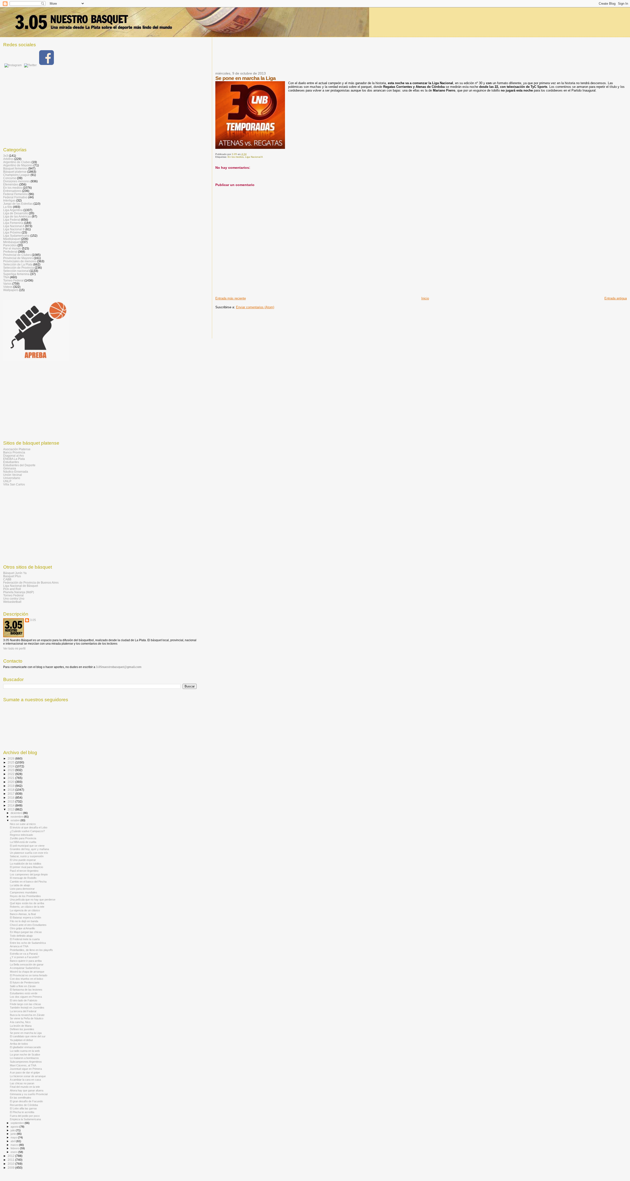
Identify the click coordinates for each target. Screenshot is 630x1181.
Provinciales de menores (19, 261)
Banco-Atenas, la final (23, 914)
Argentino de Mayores (18, 165)
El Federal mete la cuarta (25, 939)
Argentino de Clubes (17, 162)
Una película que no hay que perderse (32, 899)
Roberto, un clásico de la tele (27, 906)
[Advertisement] (304, 57)
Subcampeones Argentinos (26, 1061)
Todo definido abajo (21, 935)
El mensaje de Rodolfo (23, 877)
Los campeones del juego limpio (29, 874)
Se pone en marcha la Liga (26, 1032)
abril (13, 1141)
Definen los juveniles (22, 1029)
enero (14, 1151)
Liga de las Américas (17, 216)
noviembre (17, 816)
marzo (15, 1144)
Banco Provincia (14, 452)
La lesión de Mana (21, 1025)
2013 (11, 809)
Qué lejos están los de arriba (27, 903)
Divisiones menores (16, 181)
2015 (11, 801)
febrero (15, 1148)
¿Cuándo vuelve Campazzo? (27, 831)
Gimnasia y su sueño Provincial (28, 1094)
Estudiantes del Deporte (19, 465)
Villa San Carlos (14, 484)
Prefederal (10, 251)
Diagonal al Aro (13, 455)
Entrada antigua (615, 298)
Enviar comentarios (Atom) (255, 307)
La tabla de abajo (20, 885)
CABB (7, 579)
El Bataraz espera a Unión (25, 917)
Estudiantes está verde (23, 993)
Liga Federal (11, 219)
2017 (11, 793)
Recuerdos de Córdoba (24, 1104)
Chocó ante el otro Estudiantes (28, 924)
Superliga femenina (16, 274)
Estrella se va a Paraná (24, 953)
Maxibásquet (11, 238)
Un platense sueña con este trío (29, 852)
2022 (11, 774)
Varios (7, 283)
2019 (11, 785)
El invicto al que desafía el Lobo (28, 827)
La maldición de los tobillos (25, 863)
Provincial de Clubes (17, 254)
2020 (11, 781)
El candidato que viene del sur (28, 1036)
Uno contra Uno (13, 598)
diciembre (17, 812)
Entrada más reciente (230, 298)
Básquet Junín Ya (15, 573)
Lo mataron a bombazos (24, 1058)
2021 (11, 777)
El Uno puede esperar (23, 859)
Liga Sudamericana (16, 235)
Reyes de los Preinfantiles (25, 896)
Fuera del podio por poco (25, 1115)
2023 (11, 770)
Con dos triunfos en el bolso (26, 978)
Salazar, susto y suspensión (27, 856)
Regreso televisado (21, 834)
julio (13, 1130)
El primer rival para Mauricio (26, 867)
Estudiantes (11, 462)
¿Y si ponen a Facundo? (24, 957)
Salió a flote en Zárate (23, 986)
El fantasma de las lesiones (26, 989)
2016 (11, 797)
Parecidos (10, 245)
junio (14, 1133)
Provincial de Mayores (18, 258)
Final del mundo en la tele (25, 1086)
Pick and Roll (12, 588)
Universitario (11, 478)
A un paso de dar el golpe (25, 1072)
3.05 (33, 620)
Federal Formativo (15, 197)
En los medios (236, 156)
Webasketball (12, 601)
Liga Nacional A (254, 156)
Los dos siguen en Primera (26, 996)
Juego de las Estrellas (18, 203)
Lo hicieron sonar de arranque (28, 1076)
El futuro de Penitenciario (24, 982)
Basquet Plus (12, 576)
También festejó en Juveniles (27, 1007)
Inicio (425, 298)
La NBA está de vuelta (23, 841)
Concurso (9, 178)
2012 (11, 1155)
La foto (7, 206)
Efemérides (10, 184)
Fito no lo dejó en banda (24, 921)
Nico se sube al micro (23, 824)
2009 (11, 1167)
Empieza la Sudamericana (25, 1119)
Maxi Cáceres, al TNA (23, 1065)
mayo (14, 1137)
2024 (11, 766)
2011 (11, 1159)
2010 (11, 1163)
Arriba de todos (19, 1043)
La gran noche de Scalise (25, 1054)
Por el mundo (12, 248)
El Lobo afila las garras (23, 1108)
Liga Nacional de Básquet (20, 585)
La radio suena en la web (25, 1050)
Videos (8, 286)
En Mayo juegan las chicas (26, 932)
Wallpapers (10, 290)
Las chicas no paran (22, 1083)
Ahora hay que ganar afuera (26, 1090)
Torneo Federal (13, 280)
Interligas (9, 200)
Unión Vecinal (12, 474)
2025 (11, 762)
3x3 (5, 155)
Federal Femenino (15, 194)
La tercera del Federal (23, 1011)
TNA (6, 277)
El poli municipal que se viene (27, 845)
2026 (11, 758)
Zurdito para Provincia (23, 838)
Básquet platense (15, 171)
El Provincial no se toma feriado (28, 975)
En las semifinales (20, 1097)
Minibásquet (11, 242)
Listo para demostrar (22, 888)
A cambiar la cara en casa (25, 1079)
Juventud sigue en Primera (26, 1068)
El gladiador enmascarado (25, 1047)
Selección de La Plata (17, 264)
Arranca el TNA (19, 946)
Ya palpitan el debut (21, 1040)
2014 (11, 805)
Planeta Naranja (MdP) (18, 592)
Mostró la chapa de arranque (27, 971)
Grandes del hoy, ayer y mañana (29, 849)
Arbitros (8, 158)
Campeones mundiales (23, 892)
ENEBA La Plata (14, 458)
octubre (15, 820)
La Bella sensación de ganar (27, 964)
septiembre (18, 1122)
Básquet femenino (15, 168)
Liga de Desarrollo (15, 213)
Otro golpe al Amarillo (22, 928)
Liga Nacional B (14, 229)
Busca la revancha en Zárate (27, 1014)
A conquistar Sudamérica (25, 967)
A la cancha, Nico (20, 1022)
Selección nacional (16, 270)
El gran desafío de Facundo (26, 1101)
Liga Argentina (13, 210)
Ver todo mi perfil (14, 648)
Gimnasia (9, 468)
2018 (11, 789)
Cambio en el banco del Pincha (28, 881)
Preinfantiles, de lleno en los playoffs (31, 949)
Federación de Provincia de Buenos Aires (31, 582)
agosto (15, 1126)
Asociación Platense (17, 449)
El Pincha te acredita (22, 1112)
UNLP (7, 481)
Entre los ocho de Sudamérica (28, 942)
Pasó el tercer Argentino (24, 870)
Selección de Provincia (18, 267)
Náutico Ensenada (15, 471)
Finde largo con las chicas (25, 1004)
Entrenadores (12, 190)
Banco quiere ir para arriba (26, 960)
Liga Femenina (13, 222)
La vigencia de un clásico (25, 910)
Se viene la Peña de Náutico (26, 1018)
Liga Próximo (12, 232)
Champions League (16, 174)
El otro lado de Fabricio (23, 1000)
